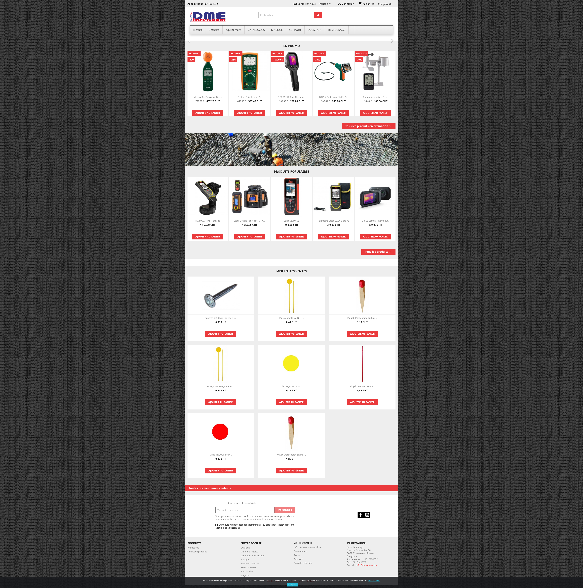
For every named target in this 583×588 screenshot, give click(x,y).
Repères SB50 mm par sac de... (221, 317)
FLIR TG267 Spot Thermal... (291, 97)
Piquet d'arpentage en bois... (362, 317)
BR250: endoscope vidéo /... (333, 97)
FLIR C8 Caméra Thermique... (375, 220)
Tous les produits (378, 252)
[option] (291, 39)
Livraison (245, 547)
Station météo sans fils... (375, 97)
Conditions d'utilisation (252, 555)
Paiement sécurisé (250, 563)
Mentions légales (249, 551)
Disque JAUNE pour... (291, 386)
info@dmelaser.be (366, 565)
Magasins (246, 575)
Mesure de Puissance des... (208, 97)
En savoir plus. (374, 580)
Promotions (193, 547)
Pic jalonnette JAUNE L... (291, 317)
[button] (201, 39)
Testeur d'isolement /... (250, 97)
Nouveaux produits (197, 551)
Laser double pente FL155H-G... (250, 220)
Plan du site (247, 571)
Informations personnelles (307, 547)
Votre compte (303, 543)
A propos (245, 559)
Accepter (292, 584)
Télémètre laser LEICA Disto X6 (333, 220)
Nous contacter (248, 567)
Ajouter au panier (207, 113)
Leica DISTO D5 (291, 220)
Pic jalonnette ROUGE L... (362, 386)
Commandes (300, 551)
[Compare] (208, 106)
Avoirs (297, 555)
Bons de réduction (303, 563)
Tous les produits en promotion (368, 126)
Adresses (298, 559)
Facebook (361, 515)
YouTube (367, 515)
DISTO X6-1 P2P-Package (207, 220)
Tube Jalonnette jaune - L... (220, 386)
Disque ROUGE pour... (221, 454)
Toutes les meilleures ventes (210, 488)
